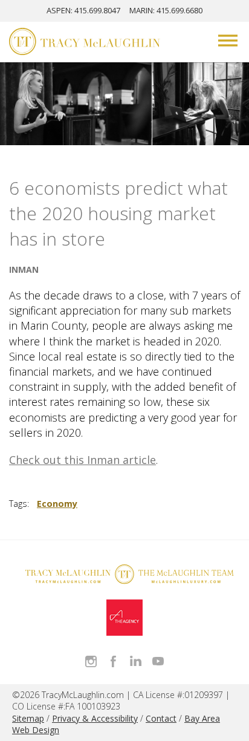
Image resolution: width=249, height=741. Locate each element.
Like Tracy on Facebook (113, 661)
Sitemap (28, 718)
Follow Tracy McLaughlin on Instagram (91, 661)
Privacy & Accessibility (95, 718)
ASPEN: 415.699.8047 (83, 10)
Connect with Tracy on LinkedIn (135, 661)
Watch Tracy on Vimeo (158, 661)
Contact (161, 718)
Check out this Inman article (82, 459)
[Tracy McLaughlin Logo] (84, 43)
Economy (57, 503)
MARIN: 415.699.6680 (165, 10)
